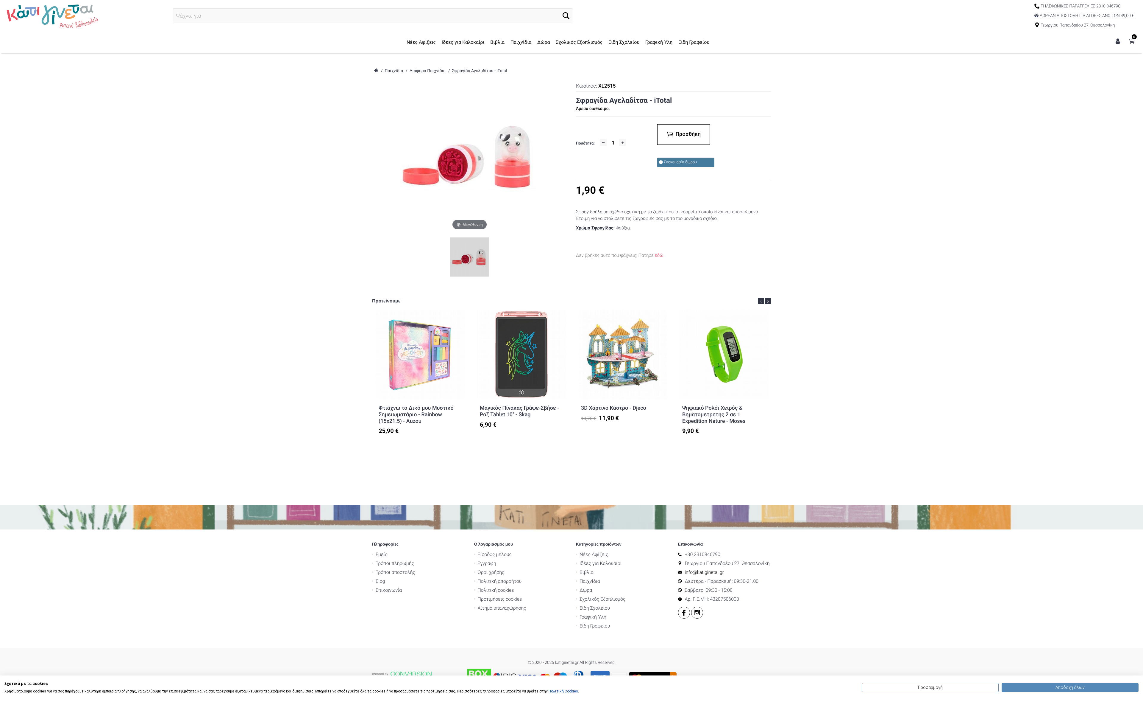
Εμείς (382, 554)
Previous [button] (761, 301)
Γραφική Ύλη (659, 42)
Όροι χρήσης (491, 572)
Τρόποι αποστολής (395, 572)
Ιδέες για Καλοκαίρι (463, 42)
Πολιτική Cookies (563, 691)
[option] (420, 372)
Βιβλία (497, 42)
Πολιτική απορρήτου (500, 581)
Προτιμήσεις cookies (500, 599)
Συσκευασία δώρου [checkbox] (680, 162)
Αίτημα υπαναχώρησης (502, 608)
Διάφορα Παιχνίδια (428, 71)
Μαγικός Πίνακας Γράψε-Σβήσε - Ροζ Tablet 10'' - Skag (519, 411)
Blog (380, 581)
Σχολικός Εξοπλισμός (579, 42)
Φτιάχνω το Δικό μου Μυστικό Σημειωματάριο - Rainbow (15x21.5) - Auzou (416, 414)
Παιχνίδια (521, 42)
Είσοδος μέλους (495, 554)
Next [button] (768, 301)
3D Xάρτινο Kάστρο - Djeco (613, 408)
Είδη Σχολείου (623, 42)
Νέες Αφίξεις (421, 42)
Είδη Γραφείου (693, 42)
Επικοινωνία (389, 590)
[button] (566, 15)
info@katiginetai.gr (704, 572)
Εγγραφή (487, 563)
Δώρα (543, 42)
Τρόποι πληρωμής (395, 563)
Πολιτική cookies (496, 590)
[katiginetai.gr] (51, 15)
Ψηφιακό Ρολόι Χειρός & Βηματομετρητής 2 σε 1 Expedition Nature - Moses (714, 414)
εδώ (659, 255)
